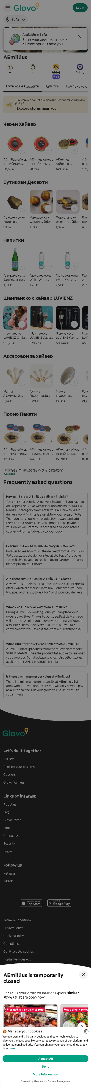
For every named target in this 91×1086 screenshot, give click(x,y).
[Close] (83, 974)
